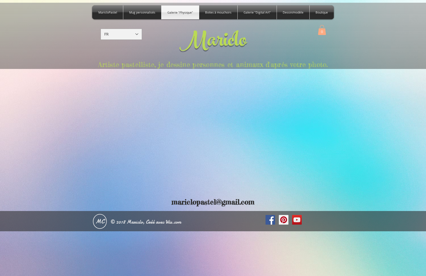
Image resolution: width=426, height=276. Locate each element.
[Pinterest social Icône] (283, 220)
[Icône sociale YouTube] (297, 220)
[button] (322, 30)
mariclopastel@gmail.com (213, 202)
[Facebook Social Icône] (270, 220)
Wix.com (173, 222)
